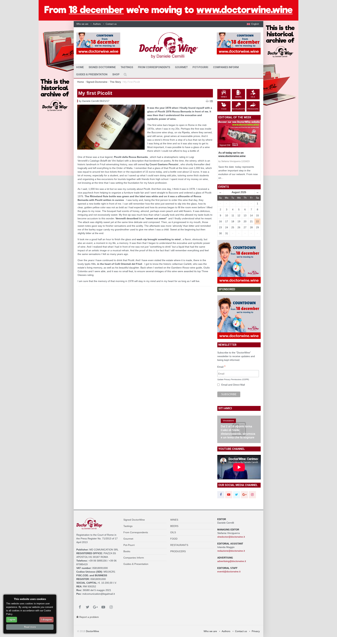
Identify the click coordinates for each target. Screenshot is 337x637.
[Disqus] (145, 348)
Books (126, 551)
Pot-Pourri (200, 67)
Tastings (127, 67)
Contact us (111, 24)
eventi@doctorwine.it (228, 571)
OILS (173, 532)
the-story (115, 81)
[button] (253, 24)
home (80, 67)
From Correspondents (154, 67)
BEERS (174, 526)
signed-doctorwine (96, 81)
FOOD (173, 538)
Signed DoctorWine (102, 67)
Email (221, 367)
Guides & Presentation (91, 74)
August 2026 (239, 192)
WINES (174, 519)
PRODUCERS (178, 551)
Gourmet (181, 67)
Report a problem (89, 617)
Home (80, 81)
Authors (97, 24)
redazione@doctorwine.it (231, 550)
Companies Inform (226, 67)
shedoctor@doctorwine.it (231, 536)
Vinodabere (228, 420)
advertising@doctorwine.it (231, 561)
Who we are (82, 24)
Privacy (256, 631)
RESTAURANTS (179, 545)
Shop (116, 74)
